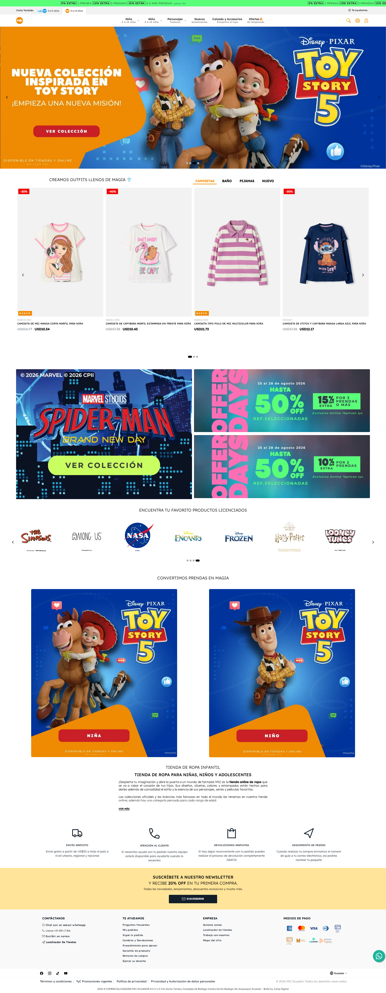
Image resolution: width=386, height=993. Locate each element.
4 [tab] (198, 163)
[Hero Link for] (193, 97)
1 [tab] (187, 163)
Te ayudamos (360, 10)
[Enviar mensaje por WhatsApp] (379, 956)
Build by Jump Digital (276, 988)
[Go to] (104, 434)
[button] (131, 20)
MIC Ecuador (294, 981)
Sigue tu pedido (133, 935)
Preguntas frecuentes (136, 924)
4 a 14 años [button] (76, 10)
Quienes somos (212, 924)
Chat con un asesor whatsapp (66, 925)
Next (379, 97)
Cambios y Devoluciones (138, 940)
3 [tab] (194, 163)
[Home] (19, 20)
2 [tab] (190, 163)
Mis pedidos (130, 929)
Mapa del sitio (212, 940)
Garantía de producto (136, 950)
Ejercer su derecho (134, 960)
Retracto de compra (135, 955)
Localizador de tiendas (60, 942)
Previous (7, 97)
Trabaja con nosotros (216, 935)
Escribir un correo (58, 936)
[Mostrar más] (124, 809)
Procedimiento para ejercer (140, 945)
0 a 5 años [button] (53, 10)
